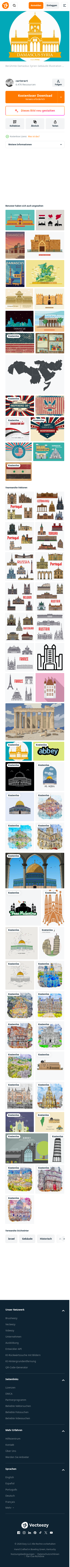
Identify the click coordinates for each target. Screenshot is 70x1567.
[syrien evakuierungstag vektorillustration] (47, 550)
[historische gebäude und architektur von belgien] (19, 853)
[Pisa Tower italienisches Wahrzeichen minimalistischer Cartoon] (18, 1469)
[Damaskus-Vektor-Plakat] (44, 243)
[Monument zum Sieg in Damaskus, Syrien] (24, 328)
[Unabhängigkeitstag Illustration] (22, 576)
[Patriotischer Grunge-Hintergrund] (19, 443)
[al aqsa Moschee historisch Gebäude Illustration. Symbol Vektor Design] (19, 1175)
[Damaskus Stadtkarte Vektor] (19, 464)
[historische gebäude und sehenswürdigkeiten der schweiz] (19, 914)
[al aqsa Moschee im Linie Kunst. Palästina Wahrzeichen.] (46, 1467)
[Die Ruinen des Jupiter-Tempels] (20, 420)
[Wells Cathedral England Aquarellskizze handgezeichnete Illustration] (19, 1326)
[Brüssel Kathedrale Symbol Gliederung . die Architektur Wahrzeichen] (19, 1005)
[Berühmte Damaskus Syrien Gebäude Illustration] (18, 1129)
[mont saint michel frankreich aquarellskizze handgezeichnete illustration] (19, 1265)
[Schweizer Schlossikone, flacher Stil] (19, 1065)
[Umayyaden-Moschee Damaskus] (15, 300)
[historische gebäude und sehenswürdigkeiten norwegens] (19, 763)
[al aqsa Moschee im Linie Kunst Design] (45, 1432)
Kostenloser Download (35, 97)
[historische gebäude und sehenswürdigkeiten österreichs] (19, 944)
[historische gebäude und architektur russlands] (19, 793)
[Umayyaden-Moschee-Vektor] (19, 353)
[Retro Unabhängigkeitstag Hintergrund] (18, 598)
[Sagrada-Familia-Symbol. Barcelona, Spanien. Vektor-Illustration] (16, 1434)
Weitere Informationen (20, 142)
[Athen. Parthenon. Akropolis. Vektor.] (34, 1099)
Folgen (58, 84)
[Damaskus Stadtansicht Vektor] (19, 398)
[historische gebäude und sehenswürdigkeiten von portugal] (19, 672)
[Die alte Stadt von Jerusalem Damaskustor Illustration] (20, 376)
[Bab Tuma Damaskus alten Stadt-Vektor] (24, 271)
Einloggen (52, 5)
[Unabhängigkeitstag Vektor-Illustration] (19, 527)
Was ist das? (34, 136)
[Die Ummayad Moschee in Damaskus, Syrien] (19, 218)
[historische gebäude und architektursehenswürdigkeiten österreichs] (19, 884)
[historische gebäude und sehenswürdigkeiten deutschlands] (19, 702)
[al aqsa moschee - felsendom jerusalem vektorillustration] (19, 1235)
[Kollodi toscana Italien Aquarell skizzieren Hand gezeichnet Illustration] (19, 1531)
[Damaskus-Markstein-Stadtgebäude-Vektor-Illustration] (21, 618)
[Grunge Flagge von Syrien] (18, 638)
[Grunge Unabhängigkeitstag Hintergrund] (19, 549)
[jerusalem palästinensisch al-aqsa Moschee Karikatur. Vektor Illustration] (34, 1360)
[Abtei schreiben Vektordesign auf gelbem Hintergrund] (21, 1149)
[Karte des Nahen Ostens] (34, 495)
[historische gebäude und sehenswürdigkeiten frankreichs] (19, 974)
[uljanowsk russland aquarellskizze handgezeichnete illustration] (19, 1501)
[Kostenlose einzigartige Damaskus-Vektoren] (19, 240)
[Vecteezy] (5, 5)
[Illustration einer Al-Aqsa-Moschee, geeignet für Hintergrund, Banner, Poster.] (19, 1205)
